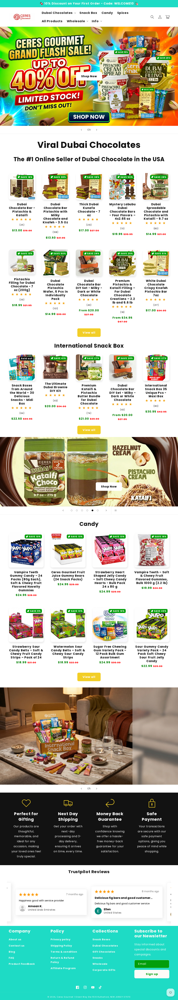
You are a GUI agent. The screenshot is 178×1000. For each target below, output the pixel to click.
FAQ (11, 958)
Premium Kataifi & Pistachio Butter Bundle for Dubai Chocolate (89, 394)
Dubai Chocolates (105, 945)
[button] (59, 13)
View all (89, 333)
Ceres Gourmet (65, 996)
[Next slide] (96, 130)
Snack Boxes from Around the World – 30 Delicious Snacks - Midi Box (22, 394)
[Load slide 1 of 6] (71, 510)
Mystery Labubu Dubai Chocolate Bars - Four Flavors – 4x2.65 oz (122, 212)
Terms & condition (64, 951)
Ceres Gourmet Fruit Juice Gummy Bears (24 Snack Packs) (68, 575)
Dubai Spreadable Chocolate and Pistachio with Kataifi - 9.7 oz (156, 212)
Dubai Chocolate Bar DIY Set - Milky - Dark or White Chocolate (89, 288)
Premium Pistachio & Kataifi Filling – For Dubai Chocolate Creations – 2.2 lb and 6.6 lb (122, 291)
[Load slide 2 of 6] (76, 510)
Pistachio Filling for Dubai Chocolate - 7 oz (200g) (22, 285)
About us (15, 939)
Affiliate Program (63, 968)
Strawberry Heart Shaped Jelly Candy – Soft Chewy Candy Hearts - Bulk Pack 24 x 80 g (110, 579)
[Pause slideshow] (115, 510)
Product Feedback (22, 964)
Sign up (152, 974)
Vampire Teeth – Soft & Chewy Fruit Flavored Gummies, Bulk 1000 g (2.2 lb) (151, 577)
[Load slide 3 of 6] (82, 510)
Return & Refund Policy (62, 960)
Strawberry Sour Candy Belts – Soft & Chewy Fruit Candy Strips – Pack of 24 (26, 652)
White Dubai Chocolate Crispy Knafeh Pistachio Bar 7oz (156, 288)
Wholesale (99, 964)
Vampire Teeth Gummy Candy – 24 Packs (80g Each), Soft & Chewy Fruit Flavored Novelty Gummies (26, 581)
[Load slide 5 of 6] (92, 510)
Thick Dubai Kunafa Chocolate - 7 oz (89, 210)
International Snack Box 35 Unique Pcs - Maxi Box (156, 391)
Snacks (97, 958)
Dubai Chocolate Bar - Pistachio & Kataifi (22, 210)
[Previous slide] (81, 130)
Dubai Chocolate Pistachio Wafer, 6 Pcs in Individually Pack (55, 290)
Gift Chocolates (103, 951)
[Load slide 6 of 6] (97, 510)
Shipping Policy (61, 945)
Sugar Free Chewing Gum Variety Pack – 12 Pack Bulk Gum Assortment (109, 652)
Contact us (17, 945)
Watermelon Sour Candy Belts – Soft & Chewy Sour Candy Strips (68, 652)
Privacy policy (60, 939)
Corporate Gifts (103, 970)
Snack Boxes (101, 939)
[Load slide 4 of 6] (87, 510)
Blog (12, 951)
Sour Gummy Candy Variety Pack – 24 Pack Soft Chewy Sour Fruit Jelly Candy (151, 654)
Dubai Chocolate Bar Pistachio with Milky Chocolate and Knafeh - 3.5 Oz (55, 213)
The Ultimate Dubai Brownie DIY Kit (55, 387)
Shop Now (89, 76)
